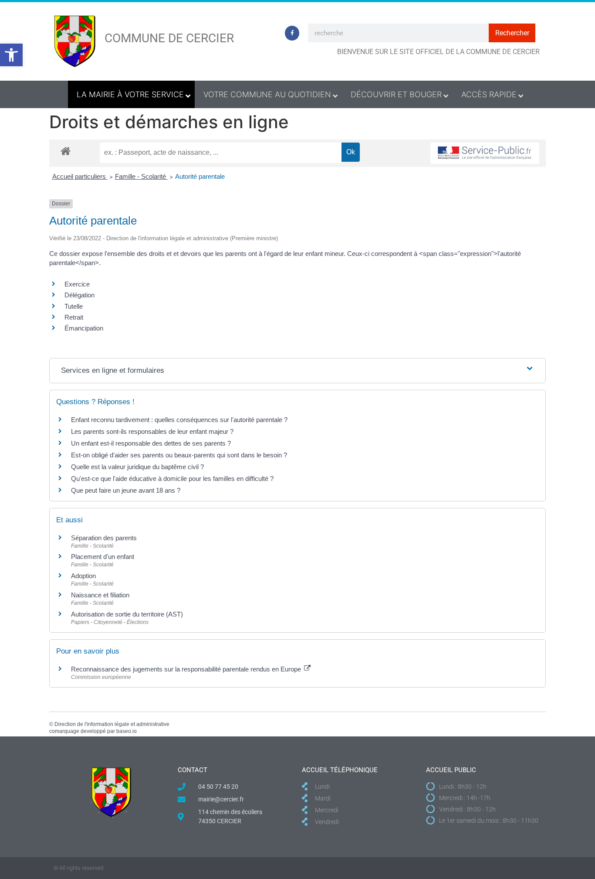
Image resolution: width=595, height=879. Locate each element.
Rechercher (512, 33)
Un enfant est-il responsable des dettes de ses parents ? (151, 443)
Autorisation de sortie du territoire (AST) (127, 614)
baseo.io (126, 731)
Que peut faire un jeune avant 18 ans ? (125, 490)
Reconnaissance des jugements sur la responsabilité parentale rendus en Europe (187, 669)
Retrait (73, 317)
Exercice (77, 284)
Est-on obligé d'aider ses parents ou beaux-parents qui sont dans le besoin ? (179, 455)
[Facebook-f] (292, 33)
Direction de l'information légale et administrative (111, 724)
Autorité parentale (200, 176)
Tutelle (73, 306)
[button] (11, 55)
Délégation (79, 295)
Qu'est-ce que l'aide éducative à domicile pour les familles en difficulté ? (172, 478)
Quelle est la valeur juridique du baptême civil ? (137, 466)
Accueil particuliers (80, 176)
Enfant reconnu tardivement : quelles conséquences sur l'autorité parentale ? (179, 419)
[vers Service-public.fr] (484, 153)
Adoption (83, 575)
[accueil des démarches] (65, 151)
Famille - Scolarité (141, 176)
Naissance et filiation (100, 595)
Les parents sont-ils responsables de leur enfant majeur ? (152, 431)
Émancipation (83, 328)
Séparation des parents (104, 538)
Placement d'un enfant (102, 556)
